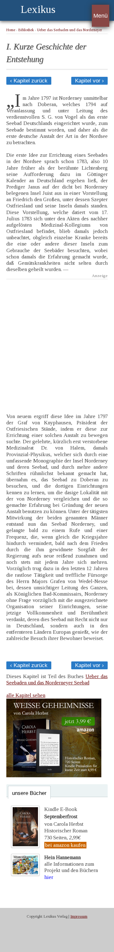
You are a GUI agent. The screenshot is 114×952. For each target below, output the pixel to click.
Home (10, 30)
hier (48, 877)
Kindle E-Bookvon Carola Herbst (63, 816)
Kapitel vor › (89, 81)
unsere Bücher (29, 793)
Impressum (78, 916)
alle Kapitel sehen (25, 695)
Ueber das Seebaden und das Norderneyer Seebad (57, 679)
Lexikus (38, 9)
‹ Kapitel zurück (29, 81)
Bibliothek (26, 30)
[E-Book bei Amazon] (53, 776)
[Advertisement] (57, 341)
